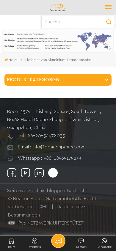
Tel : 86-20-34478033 (41, 135)
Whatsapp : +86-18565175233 (49, 158)
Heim (13, 60)
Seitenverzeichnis (26, 190)
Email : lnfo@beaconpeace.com (52, 147)
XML (44, 206)
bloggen (56, 190)
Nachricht (77, 190)
